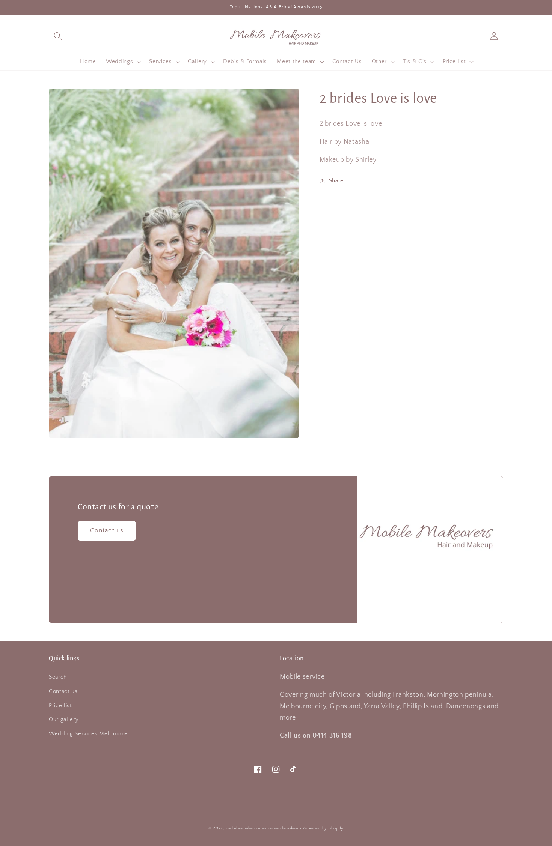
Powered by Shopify (323, 828)
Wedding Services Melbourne (88, 733)
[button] (58, 36)
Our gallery (63, 719)
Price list (60, 705)
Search (58, 677)
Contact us (107, 530)
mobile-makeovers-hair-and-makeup (263, 828)
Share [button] (336, 180)
